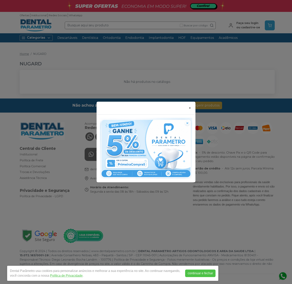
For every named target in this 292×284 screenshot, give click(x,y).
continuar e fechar (200, 273)
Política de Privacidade (66, 275)
